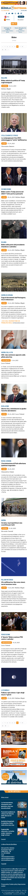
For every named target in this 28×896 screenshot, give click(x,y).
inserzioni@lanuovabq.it (7, 860)
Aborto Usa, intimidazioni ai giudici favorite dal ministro (13, 410)
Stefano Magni (6, 89)
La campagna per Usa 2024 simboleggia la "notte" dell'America (14, 139)
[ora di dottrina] (14, 777)
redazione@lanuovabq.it (7, 856)
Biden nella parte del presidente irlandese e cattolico (13, 246)
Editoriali (4, 86)
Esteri (4, 143)
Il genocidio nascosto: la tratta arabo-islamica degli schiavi (7, 832)
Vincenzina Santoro (7, 146)
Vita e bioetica (6, 360)
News (8, 16)
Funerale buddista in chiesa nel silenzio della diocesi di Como (8, 814)
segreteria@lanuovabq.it (8, 858)
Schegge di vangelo (7, 28)
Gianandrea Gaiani (7, 472)
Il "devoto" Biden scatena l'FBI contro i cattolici (12, 638)
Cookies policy (13, 884)
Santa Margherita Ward (20, 28)
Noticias (8, 19)
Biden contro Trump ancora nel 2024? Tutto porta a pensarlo (12, 193)
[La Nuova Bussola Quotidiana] (14, 8)
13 (5, 49)
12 (2, 49)
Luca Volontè (5, 363)
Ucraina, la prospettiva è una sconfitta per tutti (11, 524)
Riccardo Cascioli (7, 531)
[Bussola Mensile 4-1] (14, 738)
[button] (14, 24)
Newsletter (21, 20)
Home (14, 40)
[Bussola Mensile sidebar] (14, 757)
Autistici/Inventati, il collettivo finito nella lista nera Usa (7, 823)
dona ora (21, 17)
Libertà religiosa (6, 642)
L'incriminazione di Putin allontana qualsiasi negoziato (13, 464)
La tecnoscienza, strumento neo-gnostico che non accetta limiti (7, 805)
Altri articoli (14, 791)
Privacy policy (5, 884)
